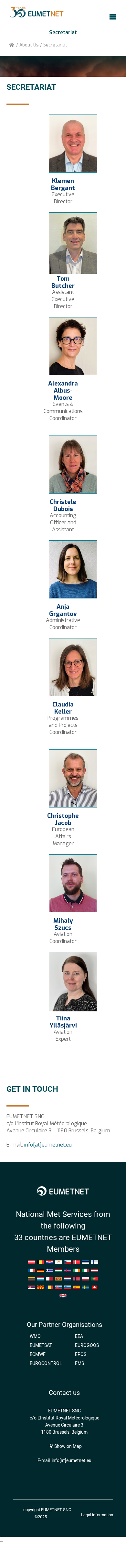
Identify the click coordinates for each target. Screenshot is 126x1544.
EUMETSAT (41, 1345)
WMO (35, 1336)
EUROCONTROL (46, 1363)
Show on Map (67, 1446)
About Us (29, 45)
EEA (79, 1336)
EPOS (80, 1354)
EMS (79, 1363)
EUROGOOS (87, 1345)
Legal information (97, 1515)
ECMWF (38, 1354)
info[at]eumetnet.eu (48, 1144)
